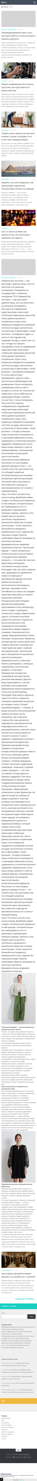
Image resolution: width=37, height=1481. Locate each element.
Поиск (3, 1313)
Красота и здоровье (8, 29)
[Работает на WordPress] (13, 1457)
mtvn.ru (21, 1480)
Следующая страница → (25, 1299)
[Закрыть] (1, 1479)
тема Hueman (27, 1457)
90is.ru (3, 2)
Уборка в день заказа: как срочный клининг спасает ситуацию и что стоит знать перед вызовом (17, 136)
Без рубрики (5, 1270)
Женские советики (8, 278)
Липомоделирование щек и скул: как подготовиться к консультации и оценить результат (18, 35)
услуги (4, 81)
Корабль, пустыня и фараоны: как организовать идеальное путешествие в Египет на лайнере (17, 185)
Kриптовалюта (6, 1418)
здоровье (4, 1430)
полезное (5, 130)
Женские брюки (6, 1425)
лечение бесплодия (8, 1475)
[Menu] (34, 2)
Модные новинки (6, 1434)
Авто (3, 1420)
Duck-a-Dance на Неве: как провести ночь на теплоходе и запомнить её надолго (15, 234)
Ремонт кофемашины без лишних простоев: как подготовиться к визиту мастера (17, 87)
